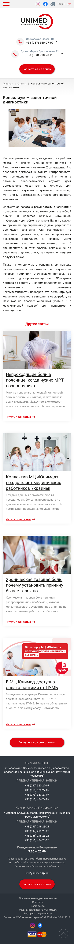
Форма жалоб (53, 4)
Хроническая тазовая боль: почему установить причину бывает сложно (34, 585)
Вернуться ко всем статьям (37, 742)
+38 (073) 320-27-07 (37, 794)
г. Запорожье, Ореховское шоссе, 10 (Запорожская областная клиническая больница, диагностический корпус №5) (37, 772)
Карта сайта (38, 906)
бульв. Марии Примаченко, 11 (40, 51)
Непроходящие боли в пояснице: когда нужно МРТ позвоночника (35, 380)
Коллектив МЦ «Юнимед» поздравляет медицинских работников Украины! (33, 482)
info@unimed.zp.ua (37, 873)
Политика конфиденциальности (38, 898)
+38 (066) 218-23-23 (37, 835)
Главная (8, 83)
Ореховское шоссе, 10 (40, 38)
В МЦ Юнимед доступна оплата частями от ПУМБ (32, 684)
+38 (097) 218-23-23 (37, 831)
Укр (60, 4)
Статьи (21, 83)
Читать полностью (18, 417)
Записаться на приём (37, 69)
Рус (69, 4)
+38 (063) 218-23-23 (40, 55)
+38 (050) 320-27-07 (37, 790)
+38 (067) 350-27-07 (40, 42)
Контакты (37, 902)
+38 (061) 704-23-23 (37, 840)
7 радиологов (55, 167)
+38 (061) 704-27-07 (37, 799)
